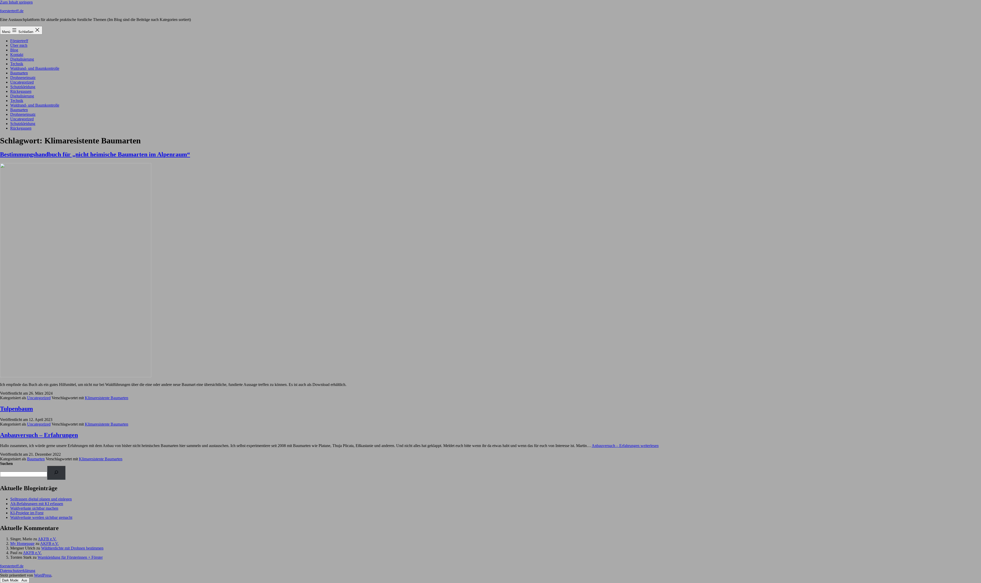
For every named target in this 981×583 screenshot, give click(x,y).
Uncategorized (22, 82)
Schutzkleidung (22, 87)
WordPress (42, 575)
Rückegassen (20, 91)
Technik (16, 64)
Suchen (6, 463)
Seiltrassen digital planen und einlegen (41, 499)
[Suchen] (56, 472)
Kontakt (16, 54)
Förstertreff (19, 41)
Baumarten (19, 73)
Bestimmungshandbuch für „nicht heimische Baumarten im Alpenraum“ (95, 154)
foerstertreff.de (12, 11)
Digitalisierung (22, 59)
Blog (14, 50)
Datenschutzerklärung (17, 570)
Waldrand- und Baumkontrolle (34, 68)
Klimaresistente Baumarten (106, 398)
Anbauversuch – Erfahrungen (39, 435)
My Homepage (22, 543)
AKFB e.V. (47, 539)
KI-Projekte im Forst (26, 513)
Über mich (18, 45)
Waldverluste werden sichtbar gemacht (41, 517)
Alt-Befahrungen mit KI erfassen (36, 503)
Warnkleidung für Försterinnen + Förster (70, 557)
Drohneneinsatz (23, 77)
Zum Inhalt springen (16, 2)
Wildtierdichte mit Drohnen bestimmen (72, 548)
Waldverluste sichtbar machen (34, 508)
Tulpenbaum (16, 408)
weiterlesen (625, 445)
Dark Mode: (11, 580)
